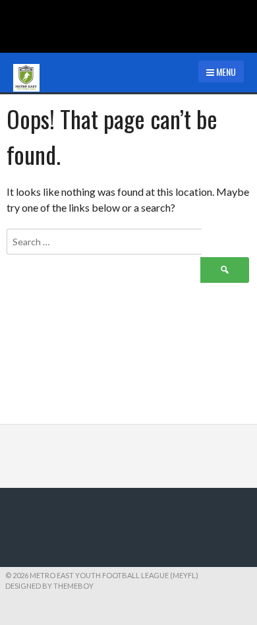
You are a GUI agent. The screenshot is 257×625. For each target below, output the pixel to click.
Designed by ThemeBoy (49, 585)
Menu (225, 71)
